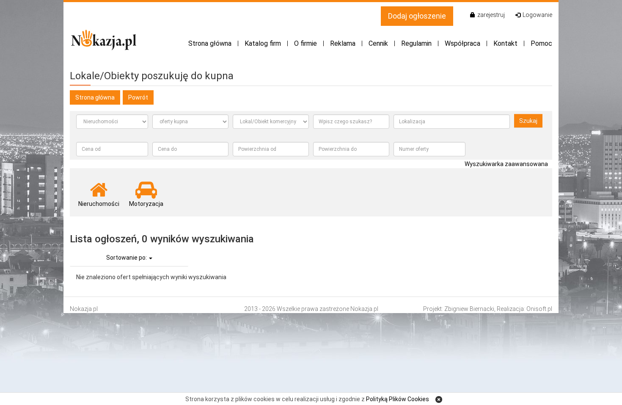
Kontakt (505, 43)
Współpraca (462, 43)
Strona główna (209, 43)
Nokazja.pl (84, 308)
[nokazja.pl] (104, 39)
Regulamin (416, 43)
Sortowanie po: (127, 257)
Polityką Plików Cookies (397, 399)
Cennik (378, 43)
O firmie (305, 43)
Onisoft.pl (539, 308)
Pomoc (541, 43)
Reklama (342, 43)
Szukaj (528, 120)
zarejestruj (491, 14)
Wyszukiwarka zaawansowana (506, 164)
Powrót (138, 97)
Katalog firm (263, 43)
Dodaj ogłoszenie (417, 15)
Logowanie (537, 14)
